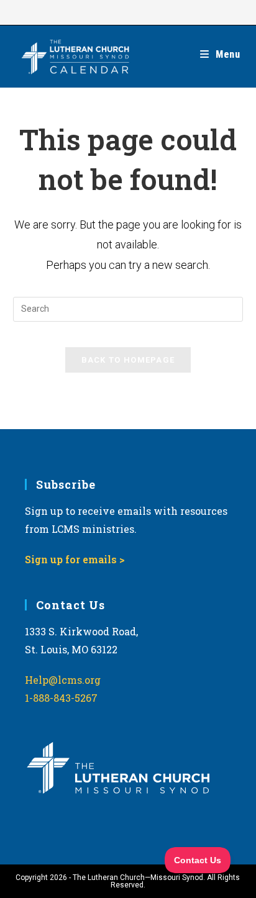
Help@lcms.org (63, 679)
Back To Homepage (128, 360)
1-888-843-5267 (61, 697)
